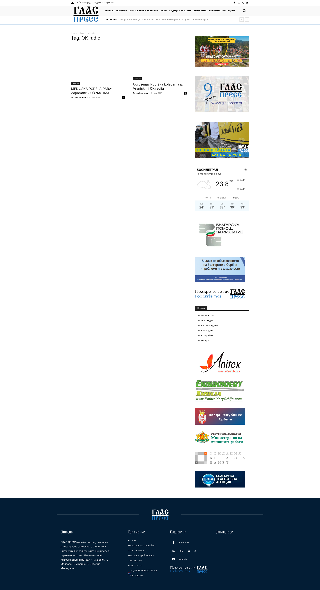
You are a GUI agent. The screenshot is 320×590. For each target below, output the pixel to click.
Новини (75, 83)
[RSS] (238, 3)
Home (74, 32)
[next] (247, 19)
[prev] (242, 19)
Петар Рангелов (78, 97)
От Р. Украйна (205, 335)
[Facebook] (234, 3)
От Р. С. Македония (208, 325)
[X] (243, 3)
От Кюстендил (205, 320)
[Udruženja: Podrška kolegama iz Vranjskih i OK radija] (160, 62)
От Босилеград (205, 315)
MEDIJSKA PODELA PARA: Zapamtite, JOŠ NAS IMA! (91, 91)
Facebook (184, 542)
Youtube (183, 559)
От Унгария (203, 340)
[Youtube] (247, 3)
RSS (181, 550)
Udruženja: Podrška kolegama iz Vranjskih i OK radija (157, 86)
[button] (244, 10)
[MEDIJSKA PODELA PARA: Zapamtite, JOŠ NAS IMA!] (98, 64)
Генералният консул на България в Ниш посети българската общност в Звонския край (164, 19)
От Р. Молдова (205, 330)
